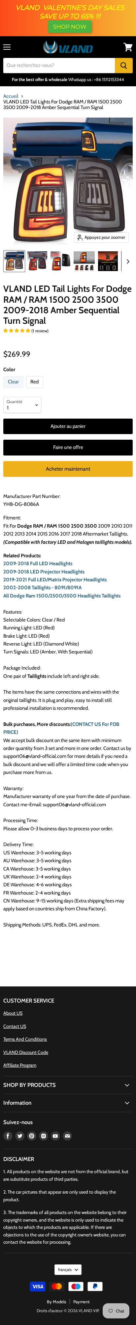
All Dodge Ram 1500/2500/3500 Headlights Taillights (61, 596)
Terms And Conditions (25, 1039)
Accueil (10, 96)
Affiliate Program (19, 1065)
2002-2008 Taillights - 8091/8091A (42, 588)
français (65, 1269)
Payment (81, 1301)
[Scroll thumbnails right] (126, 261)
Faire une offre (68, 447)
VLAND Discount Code (25, 1052)
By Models (56, 1301)
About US (12, 1013)
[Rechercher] (124, 65)
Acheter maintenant (68, 469)
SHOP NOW (69, 26)
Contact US (14, 1026)
